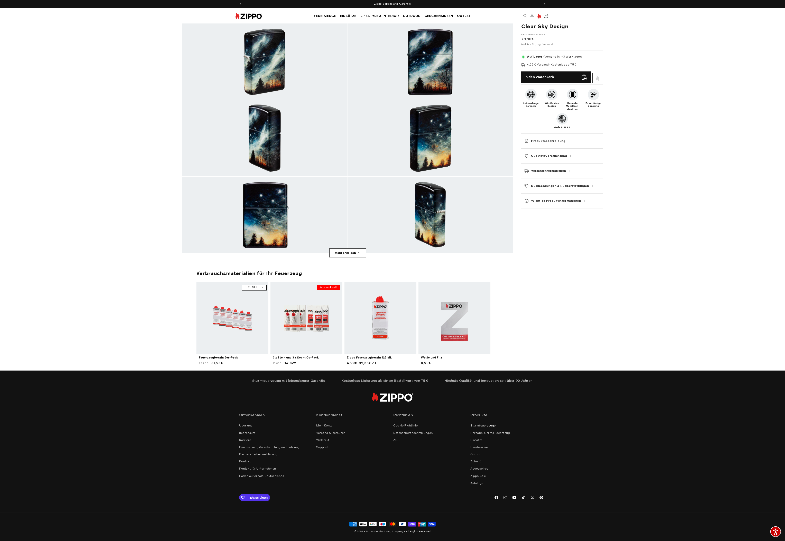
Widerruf (322, 440)
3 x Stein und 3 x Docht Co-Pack (296, 357)
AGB (396, 440)
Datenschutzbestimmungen (413, 433)
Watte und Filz (431, 357)
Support (322, 447)
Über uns (245, 425)
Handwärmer (479, 447)
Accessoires (479, 468)
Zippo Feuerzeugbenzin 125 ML (369, 357)
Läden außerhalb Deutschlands (261, 476)
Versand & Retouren (330, 433)
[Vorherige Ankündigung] (240, 4)
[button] (525, 15)
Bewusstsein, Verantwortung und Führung (269, 447)
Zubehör (476, 461)
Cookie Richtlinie (405, 425)
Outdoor (476, 454)
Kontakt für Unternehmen (257, 468)
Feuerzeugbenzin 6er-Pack (218, 357)
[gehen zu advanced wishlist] (538, 16)
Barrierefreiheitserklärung (258, 454)
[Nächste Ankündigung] (544, 4)
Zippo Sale (478, 476)
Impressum (247, 433)
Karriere (245, 440)
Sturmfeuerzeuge (483, 425)
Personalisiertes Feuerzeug (490, 433)
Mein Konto (324, 425)
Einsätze (476, 440)
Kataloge (476, 483)
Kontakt (245, 461)
